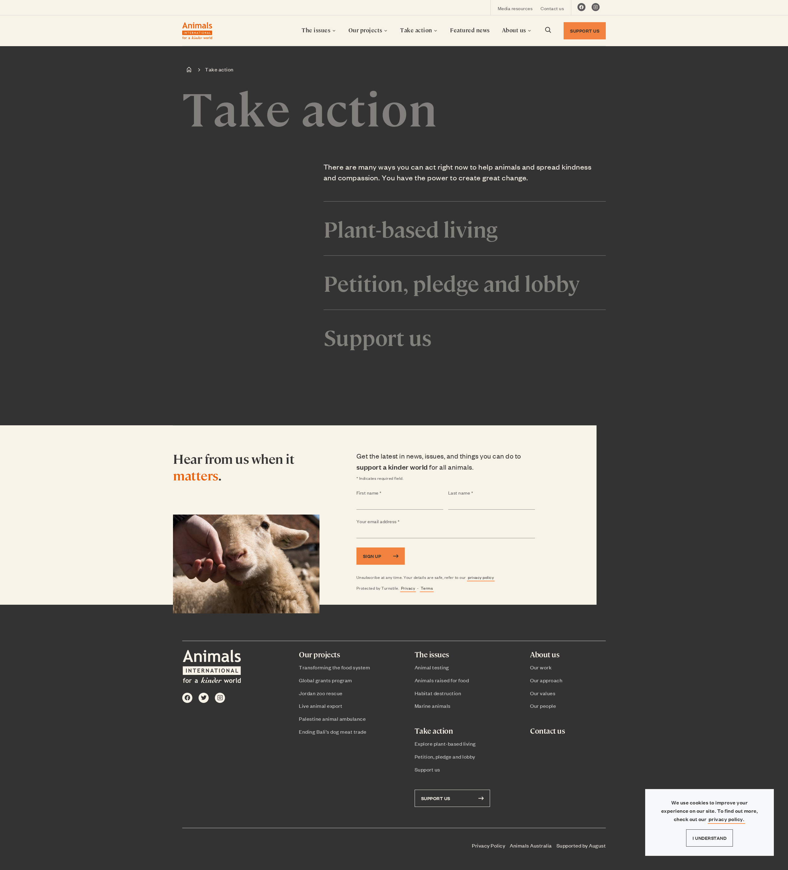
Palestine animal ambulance (332, 718)
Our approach (546, 680)
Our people (543, 705)
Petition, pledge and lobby (445, 756)
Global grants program (325, 680)
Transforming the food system (334, 667)
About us (515, 30)
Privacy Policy (488, 845)
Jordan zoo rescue (321, 693)
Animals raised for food (442, 680)
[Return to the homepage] (197, 30)
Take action (416, 30)
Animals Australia (531, 845)
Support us (427, 769)
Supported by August (581, 845)
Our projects (366, 30)
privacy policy (481, 577)
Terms (427, 588)
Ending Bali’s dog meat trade (332, 731)
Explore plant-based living (445, 743)
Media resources (515, 8)
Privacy (408, 588)
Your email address (390, 521)
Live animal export (320, 705)
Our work (541, 667)
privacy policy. (727, 819)
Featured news (470, 30)
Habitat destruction (438, 693)
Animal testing (432, 667)
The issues (317, 30)
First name (381, 493)
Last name (472, 493)
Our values (542, 693)
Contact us (552, 8)
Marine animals (433, 705)
